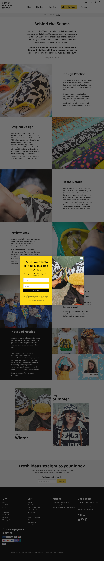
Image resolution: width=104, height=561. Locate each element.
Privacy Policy (34, 300)
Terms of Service (41, 300)
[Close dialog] (81, 258)
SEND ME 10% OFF (36, 290)
